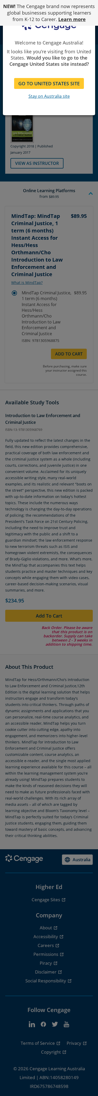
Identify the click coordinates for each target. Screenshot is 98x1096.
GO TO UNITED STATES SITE (49, 83)
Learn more (72, 19)
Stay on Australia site (49, 96)
